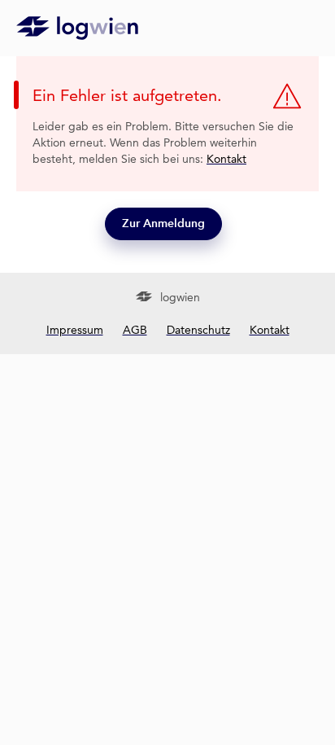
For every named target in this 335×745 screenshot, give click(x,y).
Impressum (74, 329)
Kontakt (226, 158)
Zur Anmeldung (163, 223)
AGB (135, 329)
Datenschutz (198, 329)
